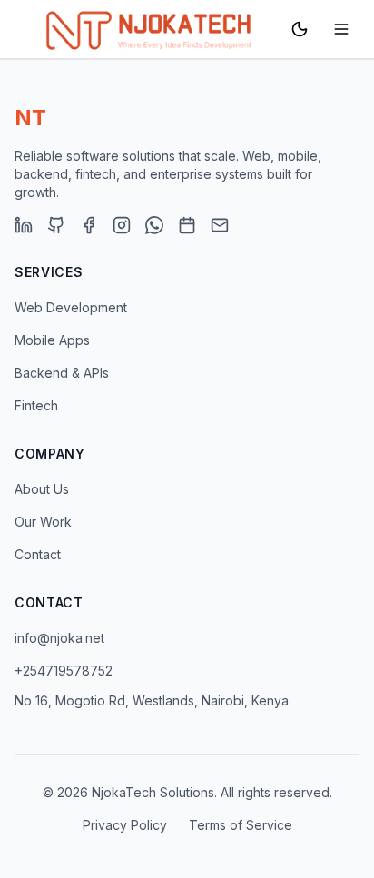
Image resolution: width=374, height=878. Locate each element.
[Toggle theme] (299, 29)
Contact (38, 554)
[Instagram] (122, 225)
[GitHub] (56, 225)
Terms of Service (240, 825)
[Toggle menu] (341, 29)
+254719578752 (64, 670)
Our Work (43, 521)
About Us (42, 489)
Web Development (71, 307)
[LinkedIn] (24, 225)
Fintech (36, 405)
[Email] (220, 225)
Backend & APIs (62, 372)
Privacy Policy (125, 825)
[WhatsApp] (154, 225)
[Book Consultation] (187, 225)
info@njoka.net (59, 638)
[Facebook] (89, 225)
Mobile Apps (52, 340)
